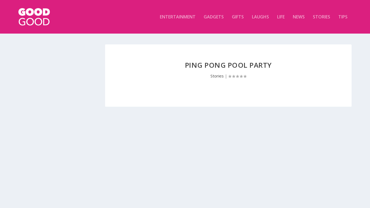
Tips (343, 17)
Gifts (238, 17)
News (299, 17)
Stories (321, 17)
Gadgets (214, 17)
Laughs (260, 17)
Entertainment (178, 17)
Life (281, 17)
